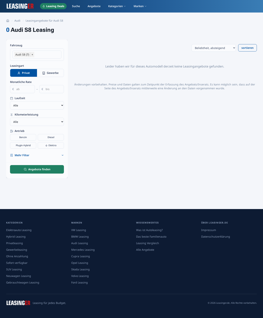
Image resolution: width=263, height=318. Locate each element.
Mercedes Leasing (83, 249)
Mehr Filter (22, 155)
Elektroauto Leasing (19, 230)
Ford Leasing (79, 282)
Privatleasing (14, 243)
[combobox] (47, 55)
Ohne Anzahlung (17, 256)
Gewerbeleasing (16, 249)
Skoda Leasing (80, 269)
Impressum (208, 230)
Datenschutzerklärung (215, 236)
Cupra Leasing (80, 256)
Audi (17, 20)
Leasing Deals (55, 6)
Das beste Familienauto (151, 236)
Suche (76, 6)
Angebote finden (39, 169)
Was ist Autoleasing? (149, 230)
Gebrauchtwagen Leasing (22, 282)
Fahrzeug (16, 45)
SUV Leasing (14, 269)
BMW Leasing (80, 236)
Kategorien (115, 6)
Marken (139, 6)
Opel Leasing (79, 263)
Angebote (94, 6)
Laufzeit (19, 98)
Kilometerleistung (26, 114)
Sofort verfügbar (17, 263)
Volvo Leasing (80, 276)
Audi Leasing (79, 243)
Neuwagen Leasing (18, 276)
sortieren (247, 48)
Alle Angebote (145, 249)
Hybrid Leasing (16, 236)
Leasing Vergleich (147, 243)
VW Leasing (78, 230)
